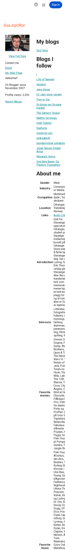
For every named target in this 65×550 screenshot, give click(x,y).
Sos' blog (42, 50)
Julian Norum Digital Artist (48, 150)
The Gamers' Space (48, 113)
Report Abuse (13, 101)
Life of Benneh (45, 79)
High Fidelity (44, 123)
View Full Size (17, 56)
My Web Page (13, 73)
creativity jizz (44, 133)
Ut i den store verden (49, 94)
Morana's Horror (45, 156)
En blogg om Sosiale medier (48, 106)
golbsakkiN (43, 138)
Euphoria (41, 128)
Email (8, 68)
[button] (36, 5)
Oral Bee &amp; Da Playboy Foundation (48, 163)
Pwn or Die (43, 99)
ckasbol (41, 84)
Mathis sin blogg (46, 118)
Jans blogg (43, 89)
